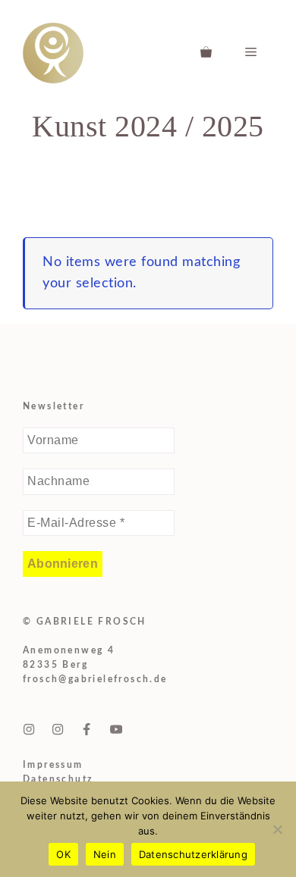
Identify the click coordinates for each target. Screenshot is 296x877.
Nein (104, 854)
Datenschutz (58, 779)
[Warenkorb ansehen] (206, 53)
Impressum (53, 764)
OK (63, 854)
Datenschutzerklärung (193, 854)
